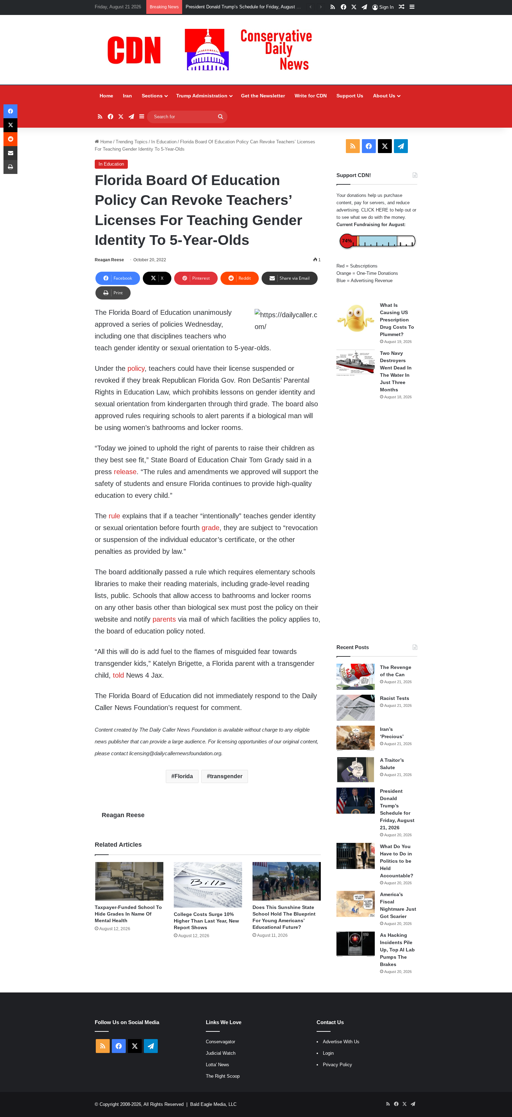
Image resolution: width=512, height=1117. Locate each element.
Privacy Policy (337, 1064)
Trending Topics (132, 141)
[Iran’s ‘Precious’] (355, 739)
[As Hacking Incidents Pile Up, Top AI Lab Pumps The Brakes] (355, 945)
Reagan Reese (109, 259)
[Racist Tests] (355, 708)
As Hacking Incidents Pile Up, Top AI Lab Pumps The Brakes (397, 949)
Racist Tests (394, 698)
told (118, 675)
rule (114, 516)
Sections (152, 95)
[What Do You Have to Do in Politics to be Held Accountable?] (355, 856)
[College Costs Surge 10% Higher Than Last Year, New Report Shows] (208, 885)
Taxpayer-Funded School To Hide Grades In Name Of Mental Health (128, 913)
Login (328, 1053)
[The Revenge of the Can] (355, 677)
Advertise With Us (341, 1041)
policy (136, 368)
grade (210, 528)
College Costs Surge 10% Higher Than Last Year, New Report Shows (206, 920)
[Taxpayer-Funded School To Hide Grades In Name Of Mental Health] (129, 881)
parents (164, 619)
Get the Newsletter (263, 95)
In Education (164, 141)
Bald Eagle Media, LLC (213, 1104)
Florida (183, 776)
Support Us (349, 95)
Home (106, 95)
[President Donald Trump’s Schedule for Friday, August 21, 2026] (355, 801)
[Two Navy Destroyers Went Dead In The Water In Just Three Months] (355, 363)
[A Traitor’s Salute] (355, 770)
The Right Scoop (223, 1076)
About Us (384, 95)
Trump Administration (201, 95)
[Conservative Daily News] (213, 50)
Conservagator (220, 1041)
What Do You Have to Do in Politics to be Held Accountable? (396, 861)
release (125, 472)
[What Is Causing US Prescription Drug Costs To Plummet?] (355, 318)
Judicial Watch (220, 1053)
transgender (226, 776)
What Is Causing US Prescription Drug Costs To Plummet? (397, 319)
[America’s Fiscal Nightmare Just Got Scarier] (355, 904)
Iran (127, 95)
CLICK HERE (374, 210)
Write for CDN (311, 95)
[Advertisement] (376, 521)
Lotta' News (217, 1064)
